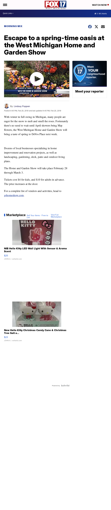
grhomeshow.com (14, 195)
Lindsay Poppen (22, 106)
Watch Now (99, 5)
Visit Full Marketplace (56, 216)
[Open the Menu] (5, 5)
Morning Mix (13, 26)
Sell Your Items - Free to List (37, 216)
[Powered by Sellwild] (65, 386)
